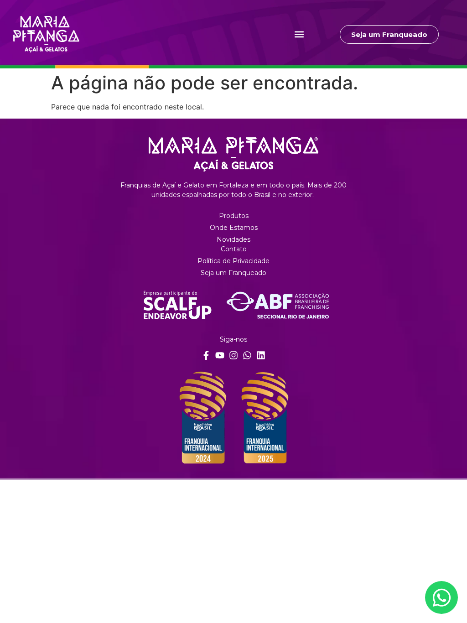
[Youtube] (219, 355)
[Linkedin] (260, 355)
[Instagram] (233, 355)
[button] (299, 34)
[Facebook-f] (206, 355)
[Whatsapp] (247, 355)
